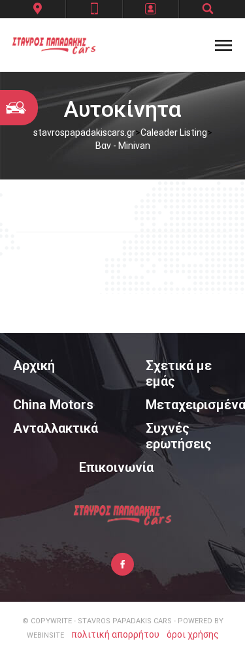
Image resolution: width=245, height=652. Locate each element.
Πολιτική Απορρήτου (115, 634)
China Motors (53, 404)
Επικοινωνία (116, 467)
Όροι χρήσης (193, 634)
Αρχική (34, 365)
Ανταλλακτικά (55, 428)
